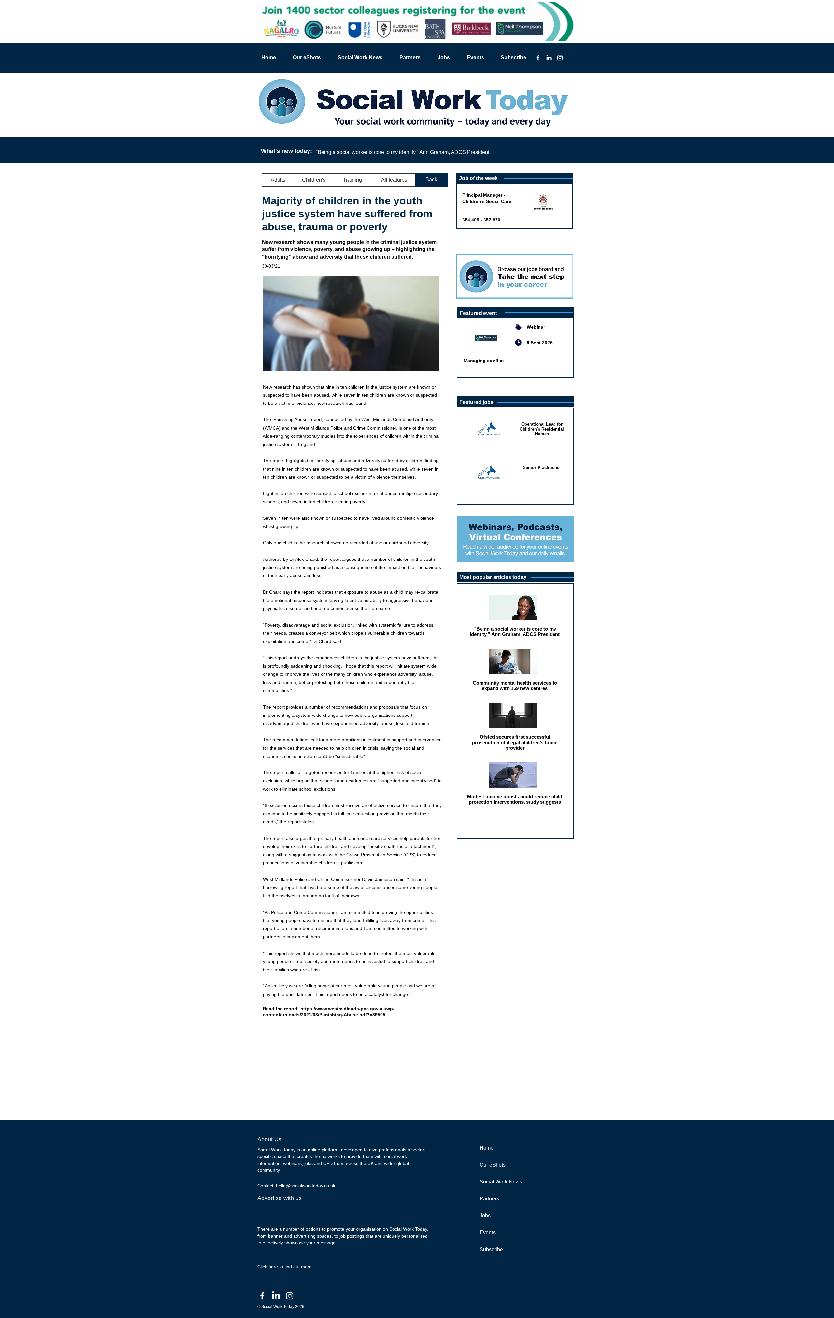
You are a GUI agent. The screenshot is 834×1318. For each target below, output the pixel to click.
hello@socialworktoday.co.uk (305, 1185)
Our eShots (493, 1165)
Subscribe (491, 1249)
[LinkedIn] (549, 57)
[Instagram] (560, 57)
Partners (489, 1198)
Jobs (485, 1215)
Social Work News (501, 1181)
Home (487, 1148)
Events (488, 1232)
